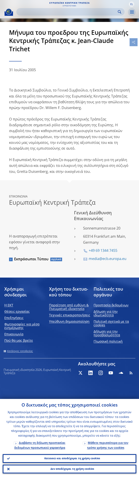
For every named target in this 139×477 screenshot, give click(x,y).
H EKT (8, 305)
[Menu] (132, 12)
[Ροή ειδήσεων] (131, 372)
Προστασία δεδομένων (111, 305)
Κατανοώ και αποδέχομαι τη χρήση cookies (72, 458)
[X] (80, 372)
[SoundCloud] (121, 372)
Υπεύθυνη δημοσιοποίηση (69, 321)
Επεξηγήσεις (14, 318)
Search (120, 12)
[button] (131, 4)
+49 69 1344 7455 (103, 251)
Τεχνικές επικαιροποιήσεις (69, 315)
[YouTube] (110, 372)
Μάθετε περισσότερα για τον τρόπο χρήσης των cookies (107, 445)
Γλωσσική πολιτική (108, 341)
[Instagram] (100, 372)
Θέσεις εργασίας (17, 311)
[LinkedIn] (90, 372)
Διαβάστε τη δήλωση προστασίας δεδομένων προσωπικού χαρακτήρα (39, 445)
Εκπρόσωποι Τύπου (31, 259)
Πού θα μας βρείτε (18, 340)
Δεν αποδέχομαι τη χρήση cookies (72, 469)
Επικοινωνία (13, 334)
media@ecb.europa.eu (107, 259)
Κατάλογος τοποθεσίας (20, 351)
